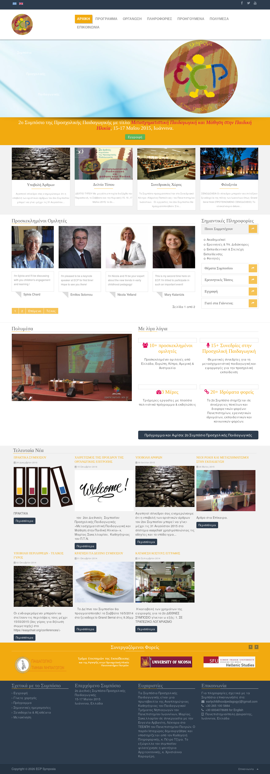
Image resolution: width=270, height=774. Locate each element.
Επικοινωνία (246, 769)
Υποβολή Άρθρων (41, 185)
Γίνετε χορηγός (25, 698)
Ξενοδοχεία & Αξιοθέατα (32, 712)
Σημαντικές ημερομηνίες (32, 707)
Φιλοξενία (229, 184)
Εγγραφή (135, 137)
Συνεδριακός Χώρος (166, 184)
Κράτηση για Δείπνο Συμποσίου (99, 553)
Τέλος (51, 311)
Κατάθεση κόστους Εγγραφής (157, 553)
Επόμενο (34, 311)
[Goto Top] (257, 769)
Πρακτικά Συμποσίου (30, 457)
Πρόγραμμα (23, 702)
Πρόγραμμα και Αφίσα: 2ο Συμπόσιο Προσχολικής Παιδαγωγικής (198, 435)
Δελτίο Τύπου (103, 184)
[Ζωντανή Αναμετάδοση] (72, 367)
